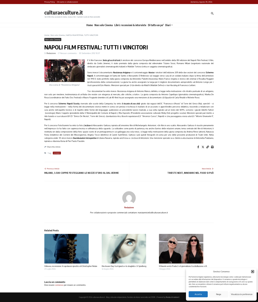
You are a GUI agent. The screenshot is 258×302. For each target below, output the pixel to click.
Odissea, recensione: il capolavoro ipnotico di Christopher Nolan (70, 266)
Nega (218, 294)
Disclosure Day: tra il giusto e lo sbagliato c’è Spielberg (124, 266)
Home (89, 25)
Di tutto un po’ (156, 25)
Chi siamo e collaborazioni (67, 2)
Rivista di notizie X (172, 297)
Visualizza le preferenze (241, 294)
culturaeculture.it (63, 12)
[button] (252, 271)
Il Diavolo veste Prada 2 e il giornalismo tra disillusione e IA (183, 266)
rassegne (56, 153)
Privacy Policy (49, 2)
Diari (168, 25)
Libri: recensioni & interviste (130, 25)
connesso (59, 285)
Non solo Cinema (103, 25)
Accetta (198, 294)
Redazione (51, 53)
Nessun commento (68, 53)
